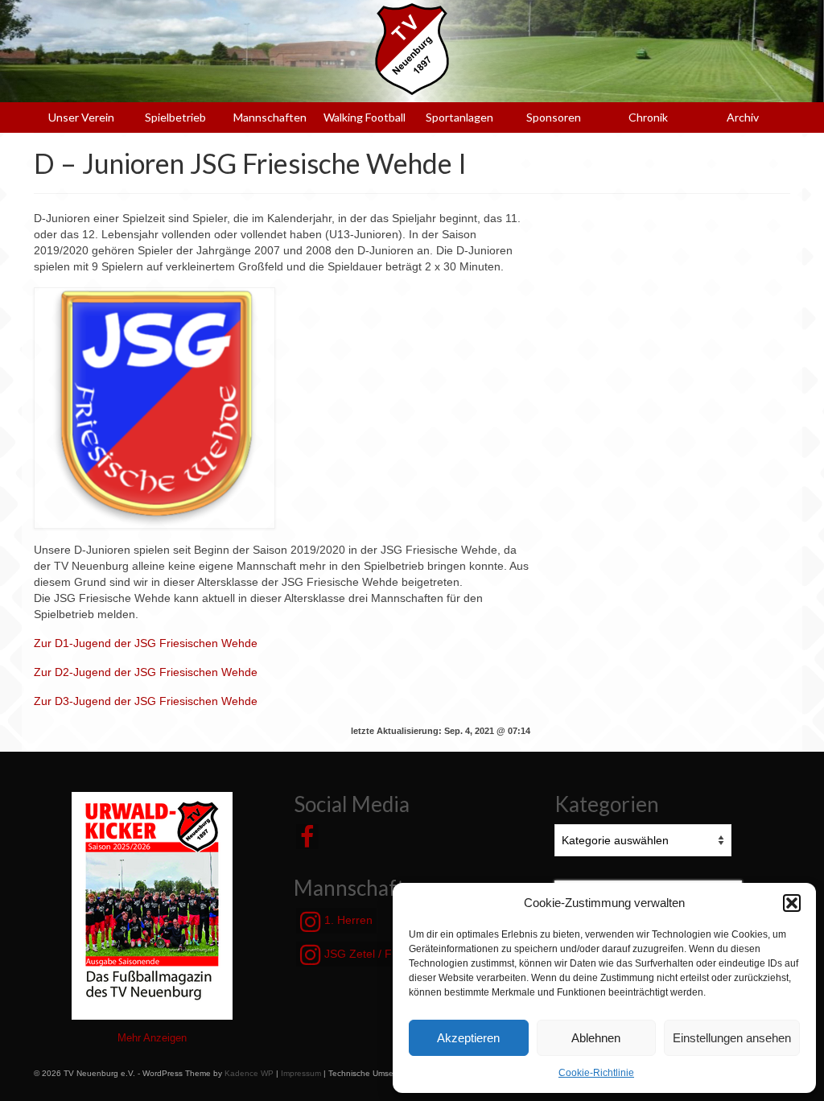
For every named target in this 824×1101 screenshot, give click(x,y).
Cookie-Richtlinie (596, 1072)
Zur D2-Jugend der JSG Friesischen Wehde (146, 672)
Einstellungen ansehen (732, 1038)
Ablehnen (595, 1038)
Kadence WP (249, 1073)
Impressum (301, 1073)
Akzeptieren (468, 1038)
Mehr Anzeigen (152, 1038)
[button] (792, 903)
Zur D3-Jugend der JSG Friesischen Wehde (146, 701)
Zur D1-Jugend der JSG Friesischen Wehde (146, 643)
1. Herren (347, 919)
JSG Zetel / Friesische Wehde (398, 953)
